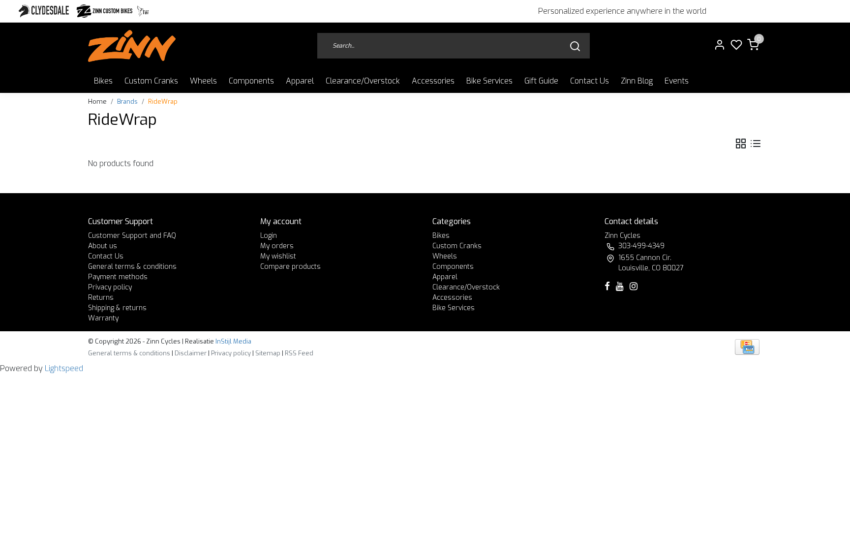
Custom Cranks (151, 81)
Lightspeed (64, 368)
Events (677, 81)
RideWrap (163, 101)
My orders (277, 246)
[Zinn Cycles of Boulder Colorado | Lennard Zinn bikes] (132, 46)
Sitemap (267, 353)
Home (97, 101)
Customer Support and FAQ (132, 235)
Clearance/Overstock (363, 81)
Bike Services (489, 81)
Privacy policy (110, 287)
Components (251, 81)
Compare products (290, 266)
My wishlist (278, 256)
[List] (755, 143)
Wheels (203, 81)
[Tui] (143, 11)
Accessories (433, 81)
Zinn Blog (637, 81)
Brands (127, 101)
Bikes (103, 81)
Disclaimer (191, 353)
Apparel (300, 81)
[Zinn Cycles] (105, 11)
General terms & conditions (132, 266)
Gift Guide (541, 81)
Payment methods (118, 277)
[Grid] (740, 143)
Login (268, 235)
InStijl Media (232, 341)
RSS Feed (299, 353)
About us (102, 246)
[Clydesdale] (45, 11)
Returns (101, 297)
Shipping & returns (117, 308)
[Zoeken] (575, 46)
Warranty (103, 318)
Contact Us (589, 81)
